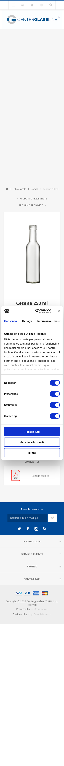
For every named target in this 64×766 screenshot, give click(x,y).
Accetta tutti (32, 431)
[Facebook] (28, 529)
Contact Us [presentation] (32, 461)
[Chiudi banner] (58, 311)
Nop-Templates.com (39, 614)
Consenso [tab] (10, 320)
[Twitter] (19, 529)
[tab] (32, 461)
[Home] (7, 189)
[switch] (55, 394)
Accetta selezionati (32, 442)
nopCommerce (39, 609)
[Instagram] (36, 529)
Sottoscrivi (52, 518)
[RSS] (45, 529)
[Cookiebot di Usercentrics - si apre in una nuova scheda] (37, 311)
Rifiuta (32, 452)
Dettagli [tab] (27, 320)
